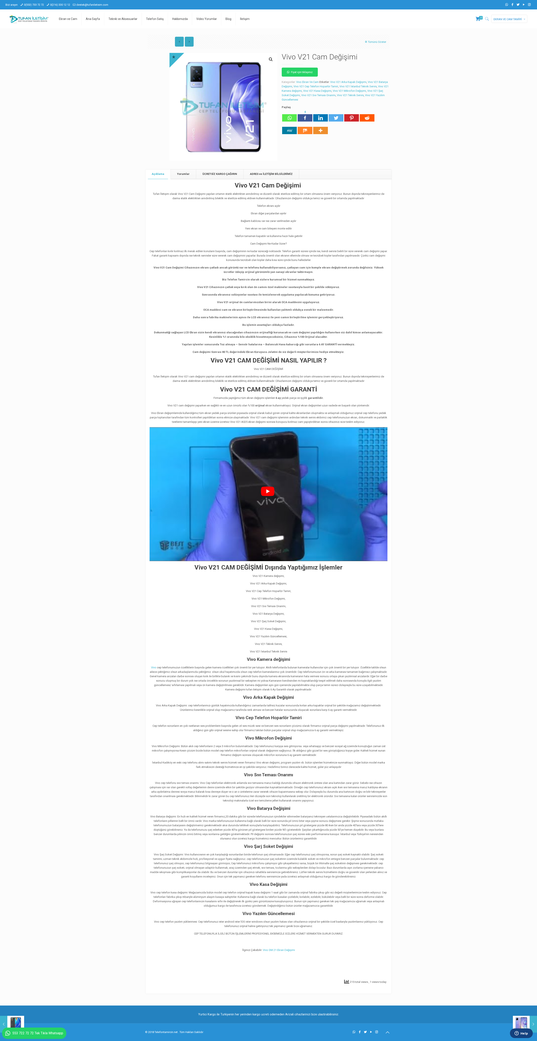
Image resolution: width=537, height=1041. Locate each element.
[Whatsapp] (289, 116)
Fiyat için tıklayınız (302, 72)
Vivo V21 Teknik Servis (350, 95)
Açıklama (158, 173)
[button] (271, 59)
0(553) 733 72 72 (34, 4)
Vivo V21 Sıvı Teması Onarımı (318, 95)
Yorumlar (183, 173)
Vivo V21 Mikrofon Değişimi (349, 90)
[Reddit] (367, 116)
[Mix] (305, 128)
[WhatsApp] (506, 5)
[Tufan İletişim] (29, 18)
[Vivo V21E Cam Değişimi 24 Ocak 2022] (525, 1024)
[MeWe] (289, 128)
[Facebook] (512, 5)
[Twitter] (518, 5)
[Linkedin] (320, 116)
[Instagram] (529, 5)
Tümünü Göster (377, 41)
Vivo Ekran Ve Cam (307, 82)
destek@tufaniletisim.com (92, 4)
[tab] (158, 174)
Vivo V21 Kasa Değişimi (317, 90)
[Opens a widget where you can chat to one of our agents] (521, 1033)
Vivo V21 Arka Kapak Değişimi (348, 82)
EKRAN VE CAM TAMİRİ (508, 19)
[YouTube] (523, 5)
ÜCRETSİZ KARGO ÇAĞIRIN (219, 173)
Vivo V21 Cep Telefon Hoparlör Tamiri (315, 86)
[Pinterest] (351, 116)
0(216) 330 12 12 (60, 4)
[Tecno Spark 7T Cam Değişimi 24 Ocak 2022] (12, 1024)
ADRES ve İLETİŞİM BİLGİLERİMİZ (271, 173)
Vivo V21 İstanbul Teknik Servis (358, 86)
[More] (320, 128)
